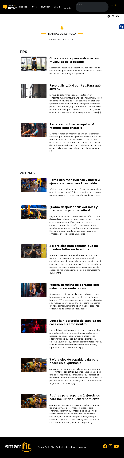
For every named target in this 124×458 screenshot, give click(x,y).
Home (52, 39)
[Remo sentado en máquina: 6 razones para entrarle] (33, 129)
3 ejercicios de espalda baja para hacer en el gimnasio (73, 361)
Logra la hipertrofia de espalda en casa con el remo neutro (75, 322)
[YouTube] (117, 16)
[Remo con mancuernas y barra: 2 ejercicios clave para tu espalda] (33, 185)
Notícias (23, 7)
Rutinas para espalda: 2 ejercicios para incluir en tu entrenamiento (74, 397)
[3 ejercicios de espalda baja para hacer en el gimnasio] (33, 365)
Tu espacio (67, 6)
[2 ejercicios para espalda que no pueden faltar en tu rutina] (33, 251)
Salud (57, 7)
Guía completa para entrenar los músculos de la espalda (74, 59)
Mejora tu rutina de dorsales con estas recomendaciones (74, 286)
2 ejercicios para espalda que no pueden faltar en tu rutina (73, 247)
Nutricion (45, 7)
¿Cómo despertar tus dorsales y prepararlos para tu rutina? (73, 208)
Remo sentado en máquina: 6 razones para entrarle (71, 126)
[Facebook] (109, 16)
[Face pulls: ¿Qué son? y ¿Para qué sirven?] (33, 91)
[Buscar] (79, 9)
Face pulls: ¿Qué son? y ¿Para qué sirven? (75, 87)
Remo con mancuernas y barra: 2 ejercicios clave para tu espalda (74, 181)
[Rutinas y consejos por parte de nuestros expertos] (10, 7)
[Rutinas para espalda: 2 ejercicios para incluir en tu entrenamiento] (33, 401)
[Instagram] (113, 16)
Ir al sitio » (114, 6)
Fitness (34, 7)
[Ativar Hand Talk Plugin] (121, 26)
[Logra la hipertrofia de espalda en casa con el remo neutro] (33, 326)
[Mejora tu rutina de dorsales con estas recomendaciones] (33, 290)
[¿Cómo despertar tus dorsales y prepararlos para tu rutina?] (33, 212)
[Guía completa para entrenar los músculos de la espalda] (33, 63)
